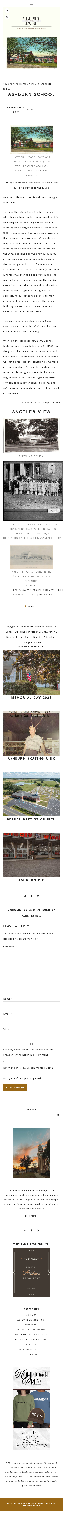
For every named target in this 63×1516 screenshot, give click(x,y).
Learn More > (31, 1216)
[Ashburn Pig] (31, 855)
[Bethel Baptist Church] (31, 794)
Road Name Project (31, 1349)
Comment (10, 946)
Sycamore (31, 1354)
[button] (31, 3)
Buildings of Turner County (31, 631)
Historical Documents (31, 1330)
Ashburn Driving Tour (31, 1320)
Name (7, 998)
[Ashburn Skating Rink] (31, 733)
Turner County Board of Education (36, 637)
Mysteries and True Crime (31, 1334)
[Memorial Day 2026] (31, 672)
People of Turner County (31, 1339)
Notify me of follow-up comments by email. (29, 1067)
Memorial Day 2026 (31, 698)
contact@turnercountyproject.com (30, 1481)
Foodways (31, 1325)
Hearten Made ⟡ (32, 1506)
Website (8, 1029)
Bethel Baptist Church (31, 819)
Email (7, 1013)
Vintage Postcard (31, 642)
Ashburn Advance (34, 626)
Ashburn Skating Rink (31, 759)
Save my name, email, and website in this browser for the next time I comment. (28, 1052)
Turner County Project (31, 23)
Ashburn (31, 110)
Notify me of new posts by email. (23, 1078)
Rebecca (31, 1344)
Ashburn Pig (31, 880)
